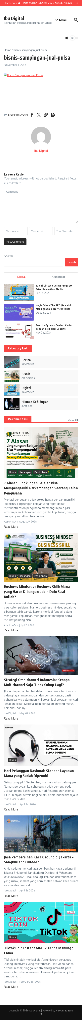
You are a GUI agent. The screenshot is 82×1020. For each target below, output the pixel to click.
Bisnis (12, 472)
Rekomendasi (17, 419)
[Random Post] (66, 38)
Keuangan (25, 472)
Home (7, 50)
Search (8, 256)
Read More (11, 526)
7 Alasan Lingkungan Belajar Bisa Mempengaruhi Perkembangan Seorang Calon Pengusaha (41, 488)
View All (73, 420)
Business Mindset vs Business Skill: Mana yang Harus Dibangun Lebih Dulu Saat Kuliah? (37, 591)
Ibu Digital (14, 18)
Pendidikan (40, 472)
